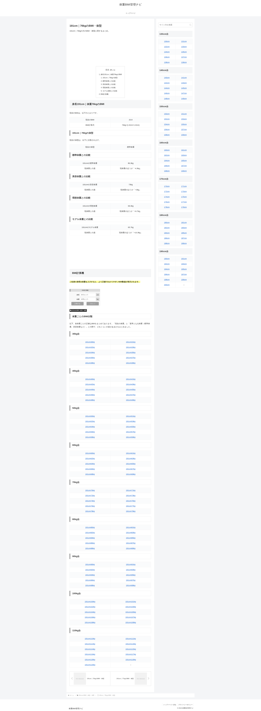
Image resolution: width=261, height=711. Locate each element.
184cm (167, 233)
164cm (167, 161)
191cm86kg (90, 543)
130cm (167, 41)
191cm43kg (130, 384)
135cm (184, 52)
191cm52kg (90, 421)
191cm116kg (90, 654)
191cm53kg (130, 421)
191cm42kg (90, 384)
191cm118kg (90, 660)
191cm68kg (90, 474)
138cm (167, 62)
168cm (167, 171)
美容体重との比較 (109, 84)
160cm (167, 150)
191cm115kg (131, 649)
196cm (167, 274)
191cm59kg (130, 437)
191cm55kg (130, 427)
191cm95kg (130, 575)
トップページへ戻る (169, 705)
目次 (107, 70)
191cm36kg (90, 358)
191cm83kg (130, 533)
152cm (167, 119)
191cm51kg (130, 416)
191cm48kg (90, 400)
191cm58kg (90, 437)
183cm (184, 228)
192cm (167, 264)
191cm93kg (130, 570)
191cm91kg (130, 564)
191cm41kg (130, 379)
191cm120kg (90, 665)
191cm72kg (90, 496)
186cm (167, 238)
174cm (167, 197)
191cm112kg (90, 644)
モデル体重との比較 (110, 91)
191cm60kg (90, 453)
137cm (184, 57)
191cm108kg (90, 622)
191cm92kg (90, 570)
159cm (184, 135)
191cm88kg (90, 548)
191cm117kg (131, 654)
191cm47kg (130, 395)
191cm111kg (131, 639)
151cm (184, 114)
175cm (184, 197)
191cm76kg (90, 506)
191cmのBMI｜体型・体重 (79, 310)
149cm (184, 99)
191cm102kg (90, 607)
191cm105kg (130, 612)
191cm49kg (130, 400)
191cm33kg (130, 347)
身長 (78, 295)
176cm (167, 202)
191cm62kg (90, 459)
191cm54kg (90, 427)
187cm (184, 238)
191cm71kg (130, 490)
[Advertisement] (110, 49)
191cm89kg (130, 548)
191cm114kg (90, 649)
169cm (184, 171)
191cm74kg (90, 501)
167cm (184, 166)
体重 (78, 299)
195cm (184, 269)
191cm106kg (90, 617)
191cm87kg (130, 543)
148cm (167, 99)
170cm (167, 186)
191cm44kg (90, 390)
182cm (167, 228)
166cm (167, 166)
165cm (184, 161)
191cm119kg (131, 660)
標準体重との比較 (109, 81)
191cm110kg (90, 639)
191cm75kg (130, 501)
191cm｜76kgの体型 (110, 78)
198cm (167, 280)
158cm (167, 135)
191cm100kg (90, 602)
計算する (77, 303)
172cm (167, 191)
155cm (184, 124)
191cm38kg (90, 363)
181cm (184, 223)
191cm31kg (130, 342)
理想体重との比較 (109, 87)
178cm (167, 207)
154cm (167, 124)
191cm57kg (130, 432)
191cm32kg (90, 347)
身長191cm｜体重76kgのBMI (111, 74)
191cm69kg (130, 474)
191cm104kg (90, 612)
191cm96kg (90, 580)
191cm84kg (90, 538)
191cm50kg (90, 416)
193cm (184, 264)
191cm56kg (90, 432)
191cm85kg (130, 538)
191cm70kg (90, 490)
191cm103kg (130, 607)
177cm (184, 202)
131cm (184, 41)
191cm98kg (90, 585)
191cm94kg (90, 575)
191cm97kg (130, 580)
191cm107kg (130, 617)
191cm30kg (90, 342)
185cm (184, 233)
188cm (167, 243)
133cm (184, 47)
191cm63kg (130, 459)
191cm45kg (130, 390)
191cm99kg (130, 585)
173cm (184, 191)
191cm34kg (90, 352)
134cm (167, 52)
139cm (184, 62)
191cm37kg (130, 358)
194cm (167, 269)
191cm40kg (90, 379)
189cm (184, 243)
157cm (184, 130)
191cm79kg (130, 511)
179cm (184, 207)
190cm (167, 259)
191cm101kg (130, 602)
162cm (167, 155)
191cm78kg (90, 511)
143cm (184, 83)
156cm (167, 130)
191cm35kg (130, 352)
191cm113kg (131, 644)
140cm (167, 78)
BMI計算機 (104, 94)
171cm (184, 186)
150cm (167, 114)
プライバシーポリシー (185, 705)
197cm (184, 274)
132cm (167, 47)
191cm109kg (130, 622)
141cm (184, 78)
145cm (184, 88)
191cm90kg (90, 564)
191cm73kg (130, 496)
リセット (93, 303)
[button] (190, 25)
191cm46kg (90, 395)
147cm (184, 93)
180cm (167, 223)
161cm (184, 150)
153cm (184, 119)
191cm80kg (90, 527)
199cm (184, 280)
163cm (184, 155)
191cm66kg (90, 469)
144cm (167, 88)
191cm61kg (130, 453)
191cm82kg (90, 533)
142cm (167, 83)
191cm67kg (130, 469)
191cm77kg (130, 506)
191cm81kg (130, 527)
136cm (167, 57)
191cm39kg (130, 363)
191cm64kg (90, 464)
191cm (184, 259)
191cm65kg (130, 464)
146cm (167, 93)
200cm (167, 285)
